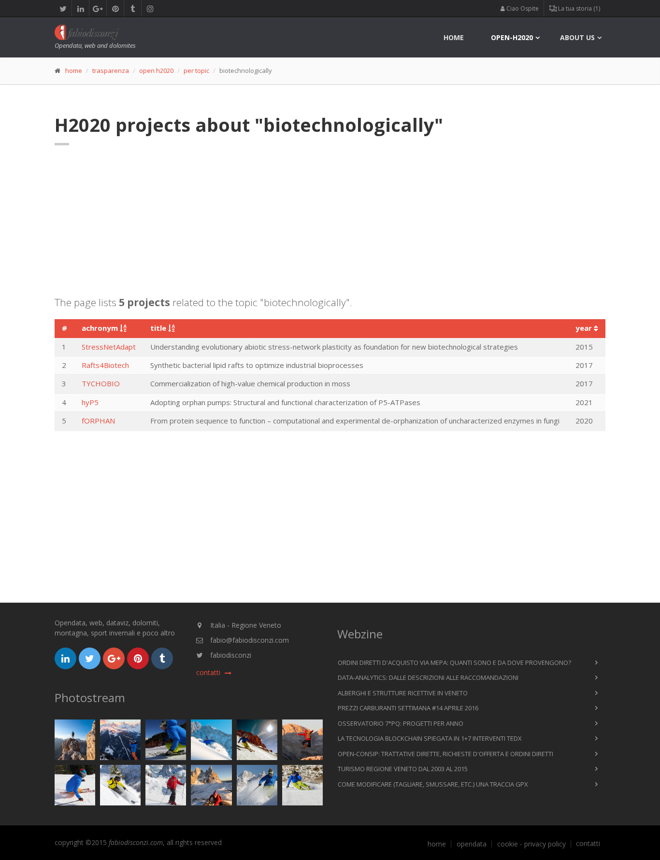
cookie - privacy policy (531, 844)
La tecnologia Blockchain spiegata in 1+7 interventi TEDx (430, 738)
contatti (588, 843)
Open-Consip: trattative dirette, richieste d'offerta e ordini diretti (445, 753)
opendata (472, 844)
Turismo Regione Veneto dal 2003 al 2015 (403, 768)
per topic (196, 70)
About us (577, 37)
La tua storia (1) (578, 8)
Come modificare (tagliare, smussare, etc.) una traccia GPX (433, 784)
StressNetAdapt (109, 347)
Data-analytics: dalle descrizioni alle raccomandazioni (428, 677)
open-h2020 (512, 37)
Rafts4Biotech (105, 365)
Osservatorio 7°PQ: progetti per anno (400, 723)
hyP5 (90, 402)
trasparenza (110, 70)
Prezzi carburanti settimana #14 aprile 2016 (408, 708)
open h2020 (156, 70)
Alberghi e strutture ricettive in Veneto (403, 693)
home (454, 37)
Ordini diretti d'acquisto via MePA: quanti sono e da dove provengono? (454, 662)
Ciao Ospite (522, 8)
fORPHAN (98, 420)
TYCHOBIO (101, 383)
